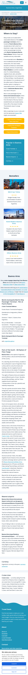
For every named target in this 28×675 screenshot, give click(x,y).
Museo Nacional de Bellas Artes (13, 462)
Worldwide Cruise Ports (16, 12)
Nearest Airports (11, 157)
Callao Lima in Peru (19, 284)
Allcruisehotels (5, 12)
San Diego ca (20, 294)
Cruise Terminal (10, 149)
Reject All (14, 671)
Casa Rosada (5, 468)
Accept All (14, 663)
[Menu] (25, 2)
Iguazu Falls (18, 113)
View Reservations (7, 640)
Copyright (4, 635)
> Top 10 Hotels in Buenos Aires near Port (14, 120)
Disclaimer (5, 633)
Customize (14, 667)
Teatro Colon (5, 436)
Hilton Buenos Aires (14, 253)
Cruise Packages (6, 638)
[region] (14, 662)
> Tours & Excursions (12, 132)
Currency (8, 161)
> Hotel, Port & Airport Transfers (14, 126)
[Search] (22, 2)
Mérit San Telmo (14, 192)
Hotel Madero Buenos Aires (14, 222)
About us (4, 631)
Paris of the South (11, 153)
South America (5, 14)
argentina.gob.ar (9, 341)
